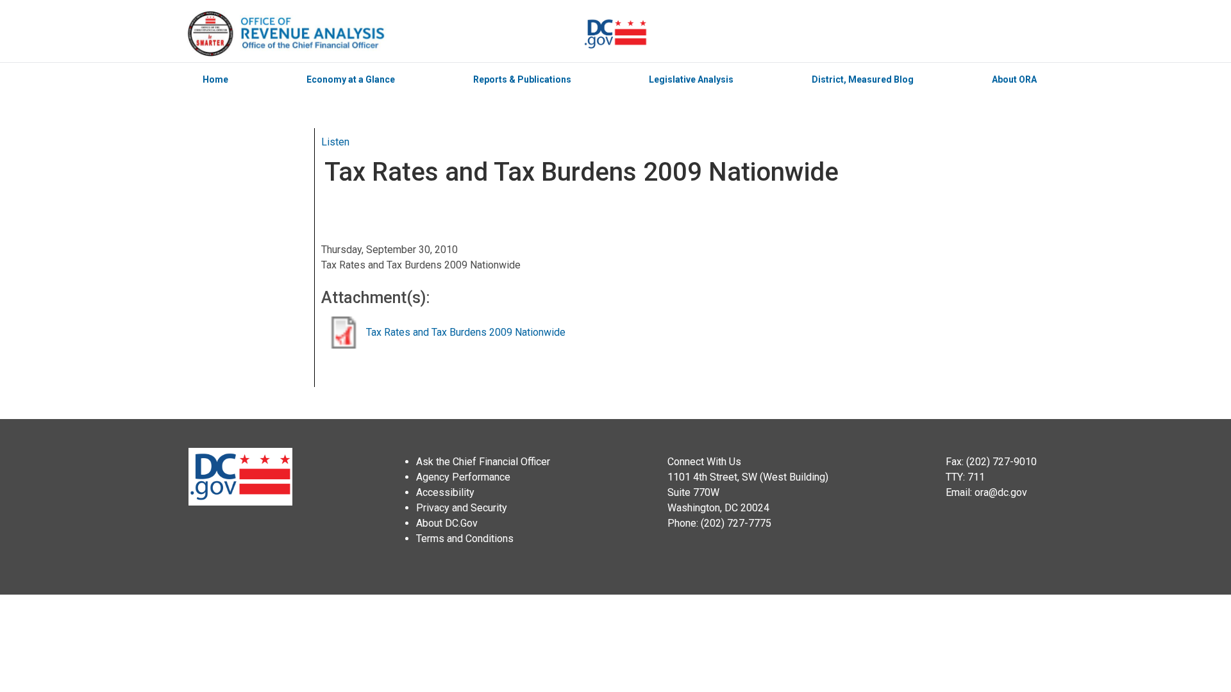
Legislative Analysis (691, 79)
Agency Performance (463, 477)
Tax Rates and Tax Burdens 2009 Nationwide (465, 332)
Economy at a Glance (350, 79)
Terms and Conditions (465, 538)
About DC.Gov (447, 523)
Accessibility (445, 492)
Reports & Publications (522, 79)
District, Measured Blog (863, 79)
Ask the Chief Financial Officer (483, 462)
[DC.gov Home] (615, 34)
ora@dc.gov (1001, 492)
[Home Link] (384, 34)
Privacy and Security (461, 508)
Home (215, 79)
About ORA (1014, 79)
